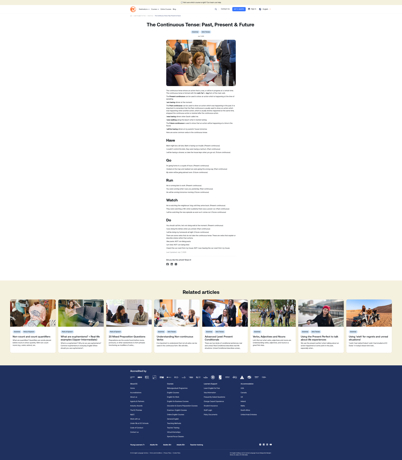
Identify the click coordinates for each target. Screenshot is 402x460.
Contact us (134, 432)
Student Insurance (211, 406)
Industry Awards (136, 406)
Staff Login (208, 410)
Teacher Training (173, 428)
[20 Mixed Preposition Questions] (129, 313)
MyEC (132, 415)
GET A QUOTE (239, 9)
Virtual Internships (173, 432)
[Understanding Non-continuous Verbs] (177, 313)
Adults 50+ (181, 445)
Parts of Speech (29, 332)
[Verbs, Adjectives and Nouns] (273, 313)
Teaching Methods (174, 423)
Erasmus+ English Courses (177, 410)
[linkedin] (267, 444)
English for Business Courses (178, 401)
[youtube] (271, 444)
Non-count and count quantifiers (31, 336)
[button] (216, 9)
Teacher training (196, 445)
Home (131, 16)
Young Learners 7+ (137, 445)
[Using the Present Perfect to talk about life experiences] (321, 313)
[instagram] (260, 444)
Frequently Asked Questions (214, 397)
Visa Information (210, 393)
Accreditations (135, 393)
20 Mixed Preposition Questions (127, 336)
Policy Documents (210, 415)
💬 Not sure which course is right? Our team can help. (201, 2)
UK (242, 397)
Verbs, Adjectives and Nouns (269, 336)
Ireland (243, 401)
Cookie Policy (176, 453)
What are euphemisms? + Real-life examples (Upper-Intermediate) (80, 338)
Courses (154, 9)
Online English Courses (175, 415)
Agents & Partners (137, 401)
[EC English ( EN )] (133, 9)
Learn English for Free (212, 388)
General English (173, 419)
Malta (243, 406)
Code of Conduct (136, 428)
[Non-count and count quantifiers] (33, 313)
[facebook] (264, 444)
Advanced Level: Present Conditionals (219, 338)
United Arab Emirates (249, 415)
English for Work (173, 397)
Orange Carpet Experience (214, 401)
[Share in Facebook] (167, 264)
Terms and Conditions (156, 453)
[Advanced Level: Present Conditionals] (225, 313)
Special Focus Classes (175, 437)
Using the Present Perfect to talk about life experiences (319, 338)
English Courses (173, 393)
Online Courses (165, 9)
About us (133, 397)
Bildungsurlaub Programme (177, 388)
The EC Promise (136, 410)
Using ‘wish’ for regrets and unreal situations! (368, 338)
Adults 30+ (167, 445)
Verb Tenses (206, 32)
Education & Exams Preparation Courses (182, 406)
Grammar (150, 16)
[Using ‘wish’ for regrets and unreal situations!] (369, 313)
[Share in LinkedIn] (171, 264)
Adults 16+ (154, 445)
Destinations (143, 9)
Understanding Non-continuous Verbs (175, 338)
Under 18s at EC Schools (139, 423)
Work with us (135, 419)
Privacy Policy (167, 453)
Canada (244, 393)
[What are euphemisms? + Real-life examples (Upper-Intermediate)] (81, 313)
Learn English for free (140, 16)
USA (242, 388)
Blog (174, 9)
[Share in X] (176, 264)
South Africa (245, 410)
